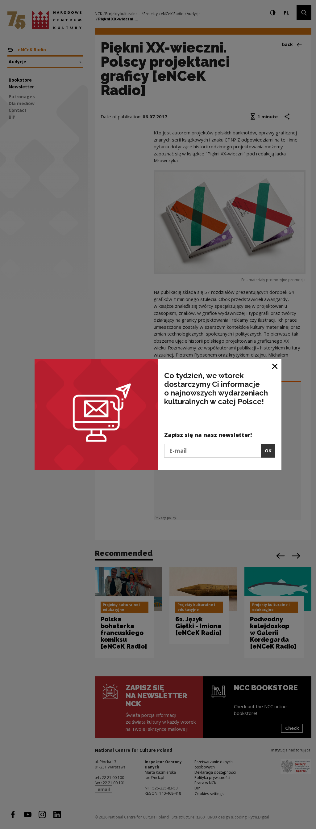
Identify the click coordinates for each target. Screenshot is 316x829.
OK (268, 450)
